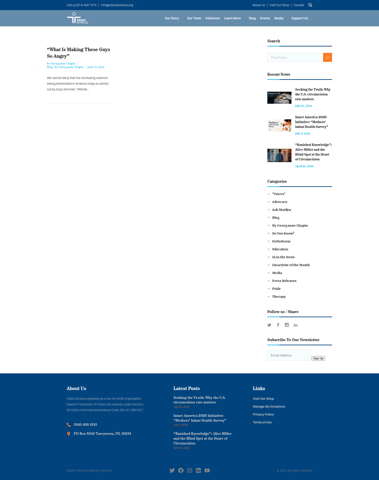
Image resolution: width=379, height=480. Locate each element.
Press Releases (284, 281)
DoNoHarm (281, 241)
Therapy (279, 297)
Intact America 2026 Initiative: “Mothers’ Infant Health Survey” (311, 122)
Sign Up (318, 358)
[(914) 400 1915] (69, 425)
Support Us (299, 18)
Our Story (172, 18)
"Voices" (278, 194)
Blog (252, 18)
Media (278, 18)
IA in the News (283, 257)
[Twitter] (172, 470)
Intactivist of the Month (291, 265)
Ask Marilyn (281, 210)
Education (280, 249)
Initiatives (213, 18)
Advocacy (279, 202)
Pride (276, 289)
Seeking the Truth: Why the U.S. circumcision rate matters (313, 94)
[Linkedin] (198, 470)
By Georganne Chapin (68, 67)
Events (265, 18)
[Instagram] (189, 470)
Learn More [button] (232, 18)
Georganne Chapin (63, 63)
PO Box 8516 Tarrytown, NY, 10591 (102, 434)
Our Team (194, 18)
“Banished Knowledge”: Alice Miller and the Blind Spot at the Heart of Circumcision (202, 438)
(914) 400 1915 (85, 425)
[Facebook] (181, 470)
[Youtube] (207, 470)
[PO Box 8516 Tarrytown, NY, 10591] (69, 434)
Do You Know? (283, 233)
